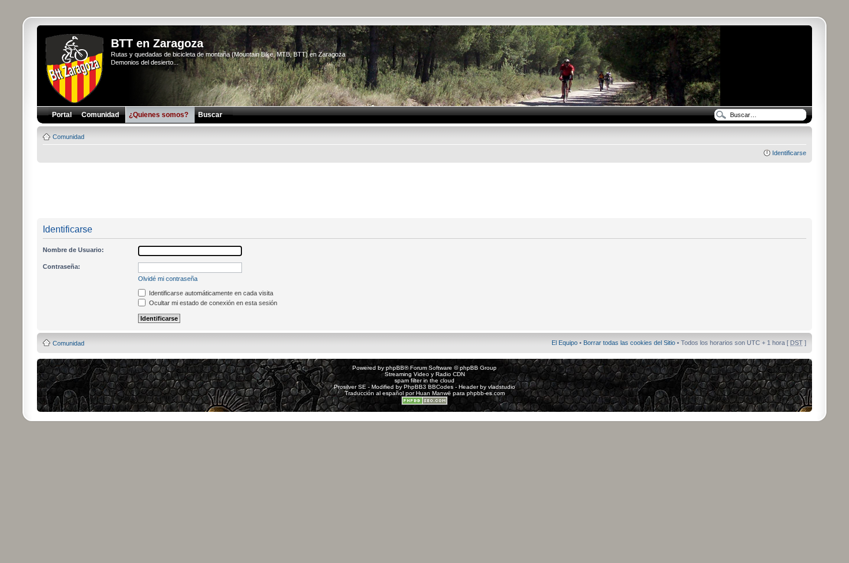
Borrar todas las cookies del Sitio (629, 342)
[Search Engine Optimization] (424, 403)
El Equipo (565, 342)
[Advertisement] (424, 191)
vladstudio (501, 387)
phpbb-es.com (486, 393)
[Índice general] (75, 66)
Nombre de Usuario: (73, 249)
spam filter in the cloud (424, 380)
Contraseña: (61, 266)
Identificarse (789, 152)
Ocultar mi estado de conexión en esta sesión (212, 302)
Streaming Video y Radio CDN (425, 374)
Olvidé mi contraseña (168, 278)
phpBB (395, 368)
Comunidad (68, 136)
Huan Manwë (433, 393)
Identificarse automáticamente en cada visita (210, 293)
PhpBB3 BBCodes (428, 387)
